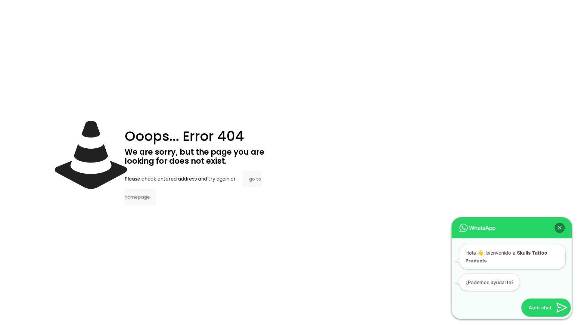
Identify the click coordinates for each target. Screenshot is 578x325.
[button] (560, 228)
